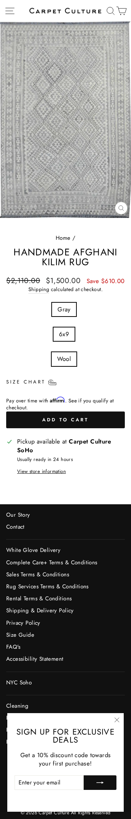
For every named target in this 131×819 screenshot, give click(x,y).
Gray (64, 309)
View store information (41, 471)
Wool (64, 358)
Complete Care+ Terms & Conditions (52, 562)
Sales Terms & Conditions (37, 574)
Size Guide (20, 635)
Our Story (18, 515)
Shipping (38, 289)
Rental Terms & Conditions (39, 599)
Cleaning (17, 706)
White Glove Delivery (33, 550)
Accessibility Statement (35, 659)
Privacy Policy (23, 623)
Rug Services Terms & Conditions (47, 587)
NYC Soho (19, 683)
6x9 (64, 334)
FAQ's (13, 647)
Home (63, 238)
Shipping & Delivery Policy (40, 611)
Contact (15, 527)
